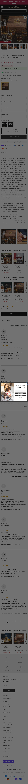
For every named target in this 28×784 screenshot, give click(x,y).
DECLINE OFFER (20, 395)
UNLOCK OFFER (20, 393)
